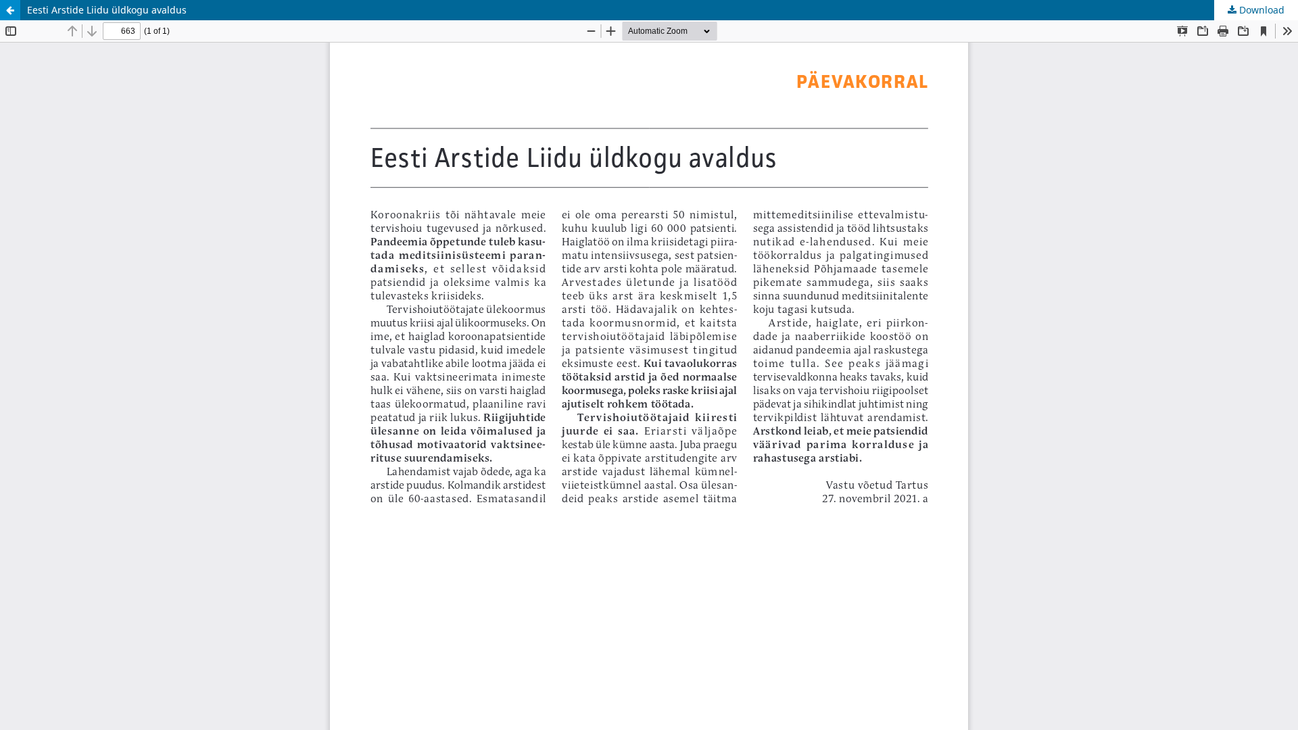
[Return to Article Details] (10, 10)
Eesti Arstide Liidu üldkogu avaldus (107, 9)
